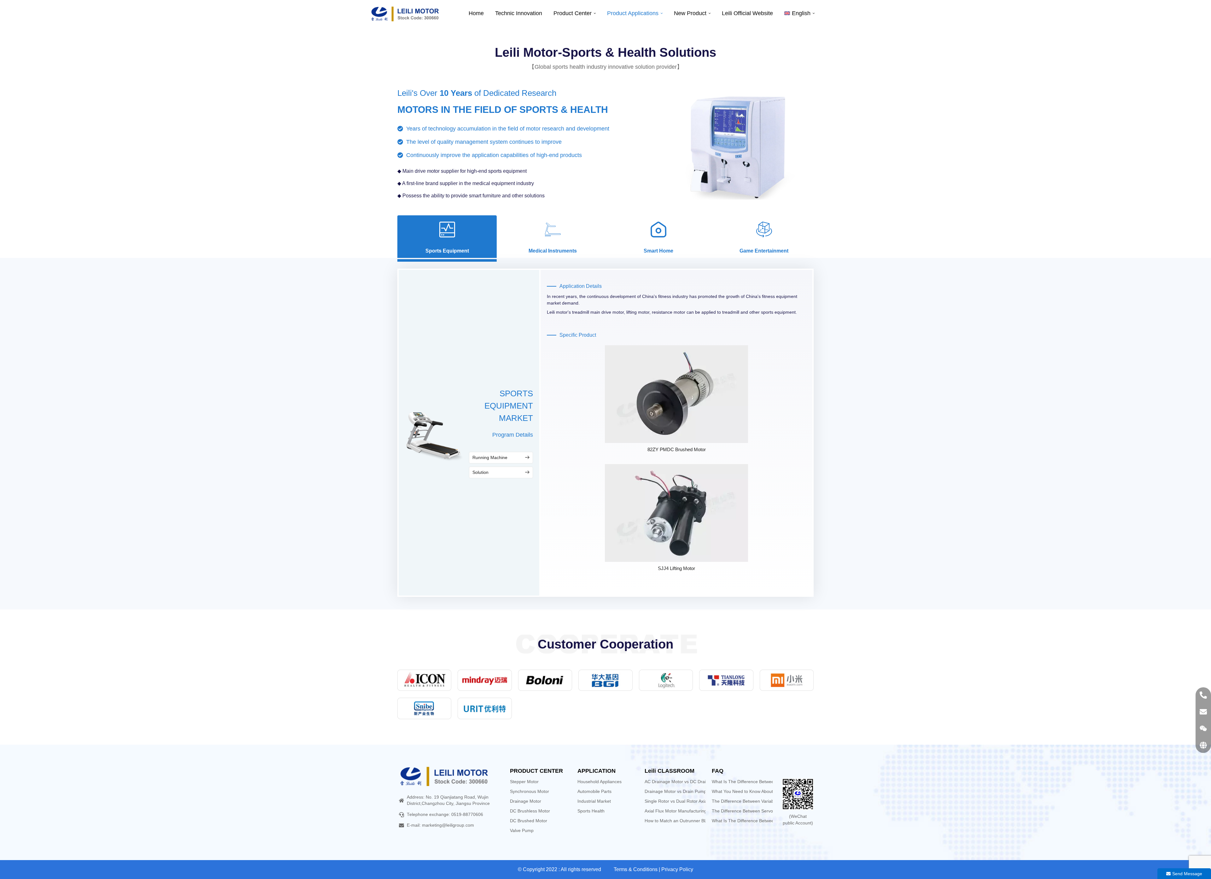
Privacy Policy (677, 869)
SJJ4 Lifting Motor (676, 568)
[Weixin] (1203, 728)
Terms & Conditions (636, 869)
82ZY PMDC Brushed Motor (676, 449)
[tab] (447, 236)
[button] (501, 457)
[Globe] (1203, 745)
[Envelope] (1203, 712)
